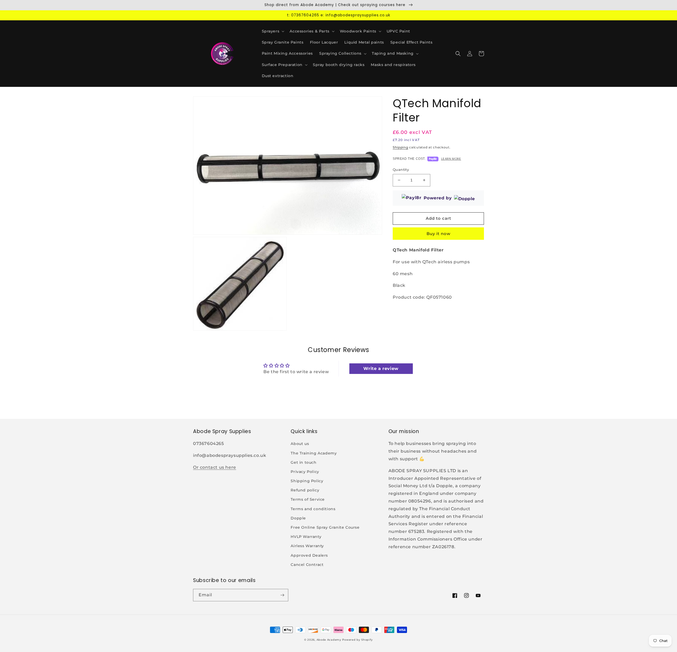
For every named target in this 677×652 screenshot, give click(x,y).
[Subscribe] (282, 595)
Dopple (298, 518)
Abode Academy (329, 639)
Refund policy (305, 490)
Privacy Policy (305, 471)
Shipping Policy (307, 481)
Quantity (401, 169)
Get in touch (303, 462)
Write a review (380, 368)
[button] (273, 31)
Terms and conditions (313, 508)
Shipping (400, 147)
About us (300, 443)
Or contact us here (214, 467)
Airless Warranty (307, 545)
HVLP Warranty (306, 536)
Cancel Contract (307, 564)
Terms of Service (308, 499)
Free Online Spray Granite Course (325, 527)
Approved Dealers (309, 555)
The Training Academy (314, 453)
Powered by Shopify (357, 639)
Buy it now (438, 233)
